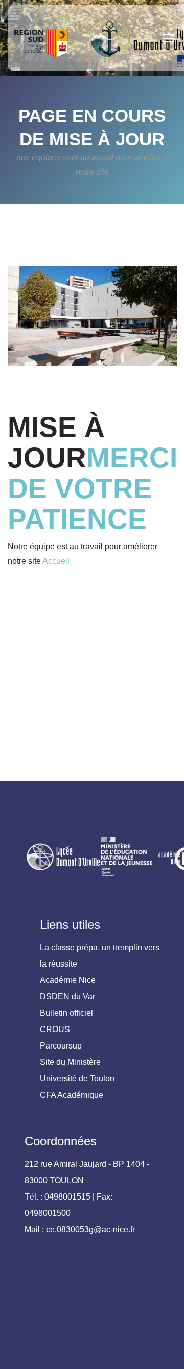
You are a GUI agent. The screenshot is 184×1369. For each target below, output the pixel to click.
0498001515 (67, 1196)
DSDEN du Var (67, 996)
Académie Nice (68, 980)
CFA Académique (71, 1094)
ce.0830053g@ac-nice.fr (90, 1229)
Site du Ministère (70, 1062)
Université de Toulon (77, 1078)
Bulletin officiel (66, 1013)
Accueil (56, 561)
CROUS (55, 1029)
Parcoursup (61, 1045)
